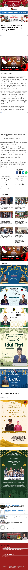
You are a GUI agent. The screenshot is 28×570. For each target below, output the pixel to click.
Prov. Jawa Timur (15, 505)
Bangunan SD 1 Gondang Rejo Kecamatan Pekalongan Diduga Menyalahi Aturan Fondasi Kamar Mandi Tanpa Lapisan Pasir (21, 221)
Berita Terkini (4, 164)
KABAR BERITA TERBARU (14, 164)
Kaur (23, 164)
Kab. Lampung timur (21, 510)
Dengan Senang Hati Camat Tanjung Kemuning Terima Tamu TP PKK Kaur (21, 181)
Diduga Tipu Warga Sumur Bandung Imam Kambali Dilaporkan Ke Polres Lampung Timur (21, 206)
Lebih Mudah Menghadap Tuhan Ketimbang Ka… (16, 517)
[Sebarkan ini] (17, 172)
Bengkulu (23, 162)
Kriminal (7, 511)
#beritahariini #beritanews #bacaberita (10, 162)
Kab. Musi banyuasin (16, 521)
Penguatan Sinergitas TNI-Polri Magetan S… (16, 528)
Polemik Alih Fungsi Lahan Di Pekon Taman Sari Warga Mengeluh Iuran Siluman (6, 237)
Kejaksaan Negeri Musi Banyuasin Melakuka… (13, 523)
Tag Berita (3, 166)
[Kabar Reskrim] (14, 9)
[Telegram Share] (23, 172)
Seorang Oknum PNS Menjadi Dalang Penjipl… (14, 507)
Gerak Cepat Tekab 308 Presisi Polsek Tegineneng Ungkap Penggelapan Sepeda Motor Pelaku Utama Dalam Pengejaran (6, 221)
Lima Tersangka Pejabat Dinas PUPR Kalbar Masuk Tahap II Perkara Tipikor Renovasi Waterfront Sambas (6, 183)
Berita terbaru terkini (8, 554)
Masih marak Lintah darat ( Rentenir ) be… (16, 513)
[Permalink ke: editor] (1, 32)
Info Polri (14, 510)
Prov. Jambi (14, 515)
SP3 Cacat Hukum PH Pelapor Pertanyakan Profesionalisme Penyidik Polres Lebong (6, 206)
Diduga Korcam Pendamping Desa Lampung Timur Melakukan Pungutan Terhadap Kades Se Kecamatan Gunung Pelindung (20, 239)
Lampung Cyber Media (14, 567)
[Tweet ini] (20, 172)
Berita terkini (8, 505)
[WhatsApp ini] (26, 172)
